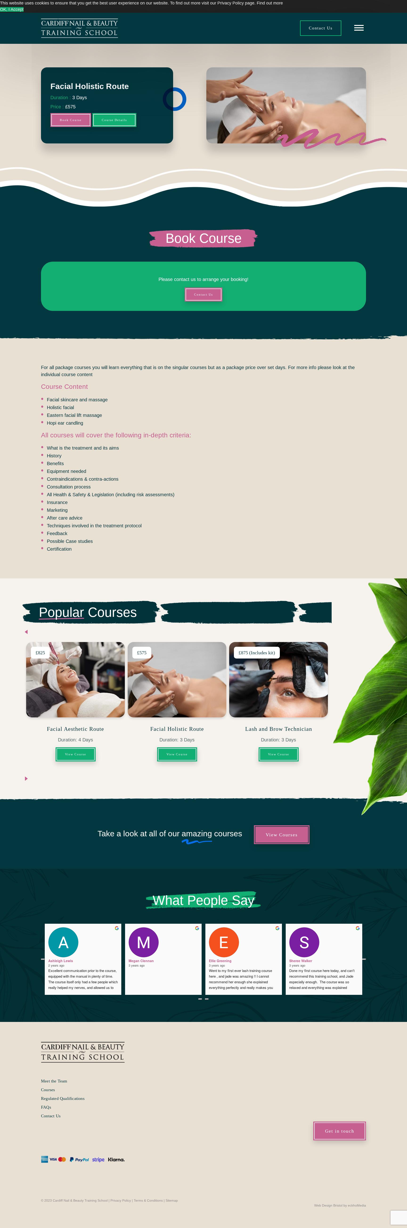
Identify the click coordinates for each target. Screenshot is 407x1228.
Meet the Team (54, 1081)
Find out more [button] (270, 3)
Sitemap (172, 1200)
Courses (48, 1089)
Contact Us (321, 28)
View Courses (282, 834)
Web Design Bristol (328, 1205)
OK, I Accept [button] (12, 9)
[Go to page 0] (200, 999)
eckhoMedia (357, 1205)
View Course (75, 754)
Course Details (114, 120)
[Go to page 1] (207, 999)
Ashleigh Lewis (301, 960)
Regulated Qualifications (63, 1098)
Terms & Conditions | (150, 1200)
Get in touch (339, 1131)
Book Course (71, 120)
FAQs (46, 1107)
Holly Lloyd (138, 960)
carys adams (219, 960)
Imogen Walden (60, 960)
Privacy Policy (120, 1200)
